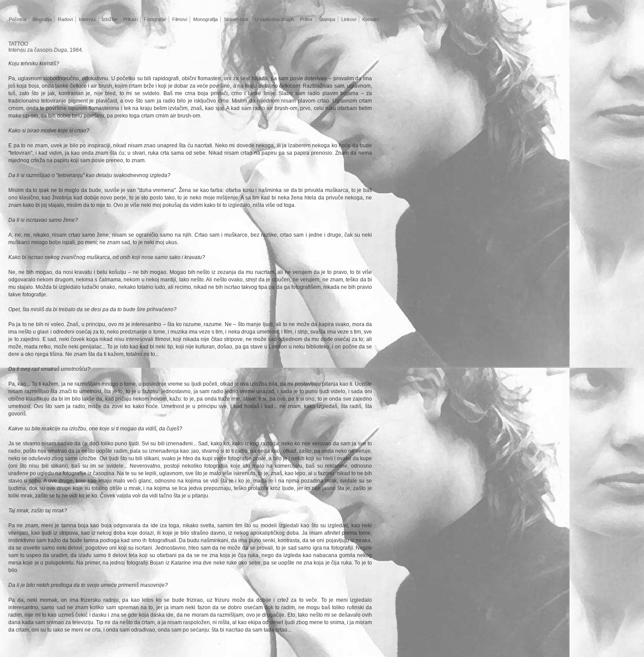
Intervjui (87, 19)
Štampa (327, 19)
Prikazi (130, 19)
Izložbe (109, 19)
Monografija (205, 19)
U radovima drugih (274, 19)
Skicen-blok (236, 19)
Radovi (65, 19)
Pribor (306, 19)
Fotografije (155, 19)
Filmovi (179, 19)
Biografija (42, 19)
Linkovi (348, 19)
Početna (17, 19)
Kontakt (370, 19)
